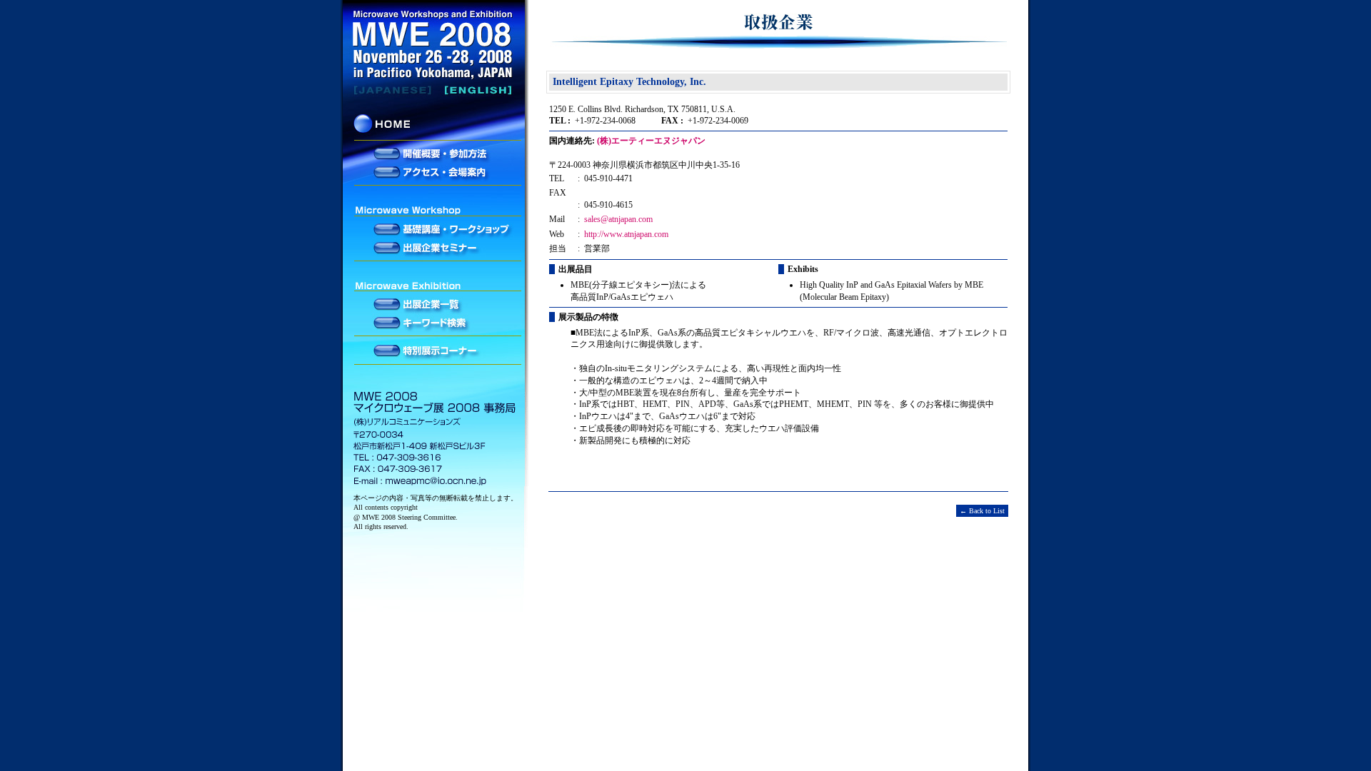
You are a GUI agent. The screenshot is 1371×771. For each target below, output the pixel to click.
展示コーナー (435, 351)
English (435, 90)
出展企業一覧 (435, 304)
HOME (435, 126)
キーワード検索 (435, 322)
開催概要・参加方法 (435, 154)
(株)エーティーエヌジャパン (651, 141)
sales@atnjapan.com (618, 219)
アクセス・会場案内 (435, 171)
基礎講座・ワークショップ (435, 229)
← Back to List (982, 511)
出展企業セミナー (435, 247)
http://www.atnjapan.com (626, 234)
